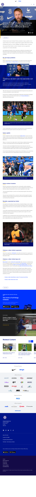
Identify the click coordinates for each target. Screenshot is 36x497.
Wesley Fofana (24, 264)
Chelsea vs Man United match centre (11, 279)
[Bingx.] (20, 1)
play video (8, 64)
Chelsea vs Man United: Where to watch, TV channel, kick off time (16, 277)
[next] (32, 341)
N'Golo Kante (23, 263)
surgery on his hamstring (17, 264)
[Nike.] (16, 1)
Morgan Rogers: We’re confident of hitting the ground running (9, 353)
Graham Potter (6, 287)
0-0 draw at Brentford (24, 95)
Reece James (23, 135)
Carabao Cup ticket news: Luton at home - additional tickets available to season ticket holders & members (24, 353)
